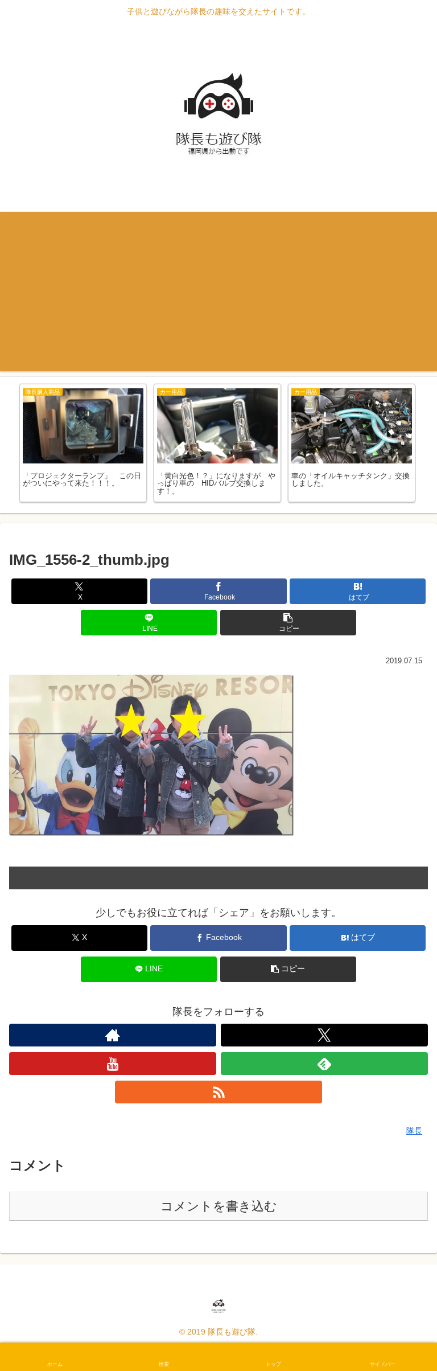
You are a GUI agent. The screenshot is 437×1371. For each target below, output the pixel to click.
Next (428, 444)
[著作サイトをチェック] (112, 1035)
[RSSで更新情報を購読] (218, 1092)
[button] (288, 622)
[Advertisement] (218, 291)
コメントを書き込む (218, 1206)
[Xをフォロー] (324, 1035)
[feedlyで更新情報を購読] (324, 1063)
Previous (8, 444)
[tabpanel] (83, 443)
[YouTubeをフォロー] (112, 1063)
